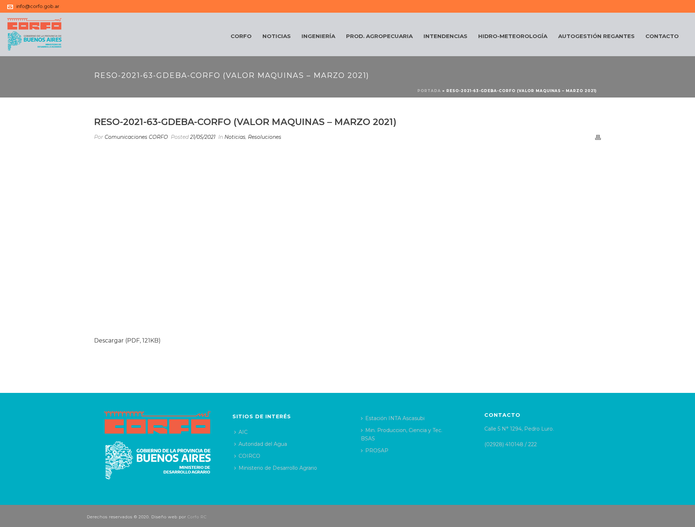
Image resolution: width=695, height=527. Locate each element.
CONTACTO (662, 36)
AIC (243, 432)
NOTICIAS (276, 36)
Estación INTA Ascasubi (395, 418)
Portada (429, 90)
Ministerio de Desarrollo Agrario (278, 468)
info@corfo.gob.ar (37, 6)
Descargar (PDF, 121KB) (127, 340)
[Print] (598, 137)
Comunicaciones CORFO (136, 137)
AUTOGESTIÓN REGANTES (596, 36)
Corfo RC (197, 516)
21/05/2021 (202, 137)
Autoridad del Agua (263, 444)
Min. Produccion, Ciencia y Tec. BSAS (401, 434)
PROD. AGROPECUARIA (379, 36)
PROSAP (376, 450)
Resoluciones (264, 137)
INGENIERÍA (318, 36)
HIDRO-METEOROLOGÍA (512, 36)
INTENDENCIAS (445, 36)
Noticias (234, 137)
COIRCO (249, 456)
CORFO (241, 36)
